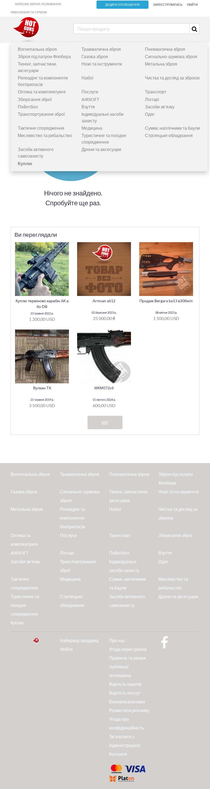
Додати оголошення (122, 5)
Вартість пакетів (125, 684)
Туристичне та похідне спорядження (25, 605)
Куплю (17, 622)
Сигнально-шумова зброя (171, 56)
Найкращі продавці (79, 640)
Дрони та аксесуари (101, 149)
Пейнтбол (28, 106)
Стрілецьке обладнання (169, 135)
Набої (87, 77)
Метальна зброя (161, 63)
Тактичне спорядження (41, 127)
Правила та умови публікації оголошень (127, 666)
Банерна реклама (127, 701)
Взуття (88, 106)
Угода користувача (128, 649)
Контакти (118, 754)
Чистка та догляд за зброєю (172, 77)
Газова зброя (94, 56)
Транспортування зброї (41, 114)
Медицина (91, 127)
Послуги (89, 91)
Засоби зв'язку (159, 106)
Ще (105, 422)
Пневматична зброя (165, 49)
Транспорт (155, 91)
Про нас (117, 640)
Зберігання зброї (35, 99)
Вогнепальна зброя (37, 49)
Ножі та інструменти (101, 63)
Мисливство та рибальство (45, 135)
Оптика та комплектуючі (42, 91)
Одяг (150, 114)
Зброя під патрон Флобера (44, 56)
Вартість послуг (125, 692)
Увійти (192, 4)
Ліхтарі (152, 99)
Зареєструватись (167, 4)
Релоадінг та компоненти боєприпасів (72, 517)
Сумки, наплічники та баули (172, 127)
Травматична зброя (101, 49)
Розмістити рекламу (129, 710)
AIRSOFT (90, 99)
